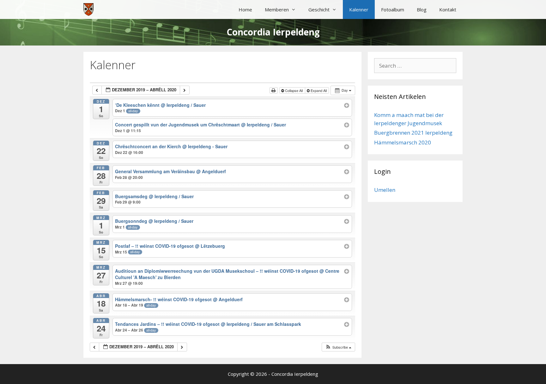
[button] (338, 347)
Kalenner (358, 9)
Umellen (384, 189)
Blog (422, 9)
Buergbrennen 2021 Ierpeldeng (413, 132)
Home (245, 9)
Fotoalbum (392, 9)
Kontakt (447, 9)
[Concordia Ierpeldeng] (88, 9)
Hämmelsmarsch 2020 (402, 142)
